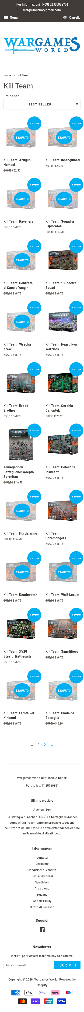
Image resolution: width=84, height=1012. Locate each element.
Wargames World (46, 979)
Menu (13, 17)
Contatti (42, 857)
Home (7, 75)
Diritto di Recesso (42, 907)
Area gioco (42, 888)
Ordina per (11, 96)
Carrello (74, 17)
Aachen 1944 (42, 809)
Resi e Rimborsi (42, 876)
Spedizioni (42, 882)
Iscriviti (67, 965)
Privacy (42, 894)
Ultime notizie (42, 800)
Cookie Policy (42, 901)
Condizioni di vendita (42, 870)
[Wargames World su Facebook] (42, 930)
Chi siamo (42, 863)
